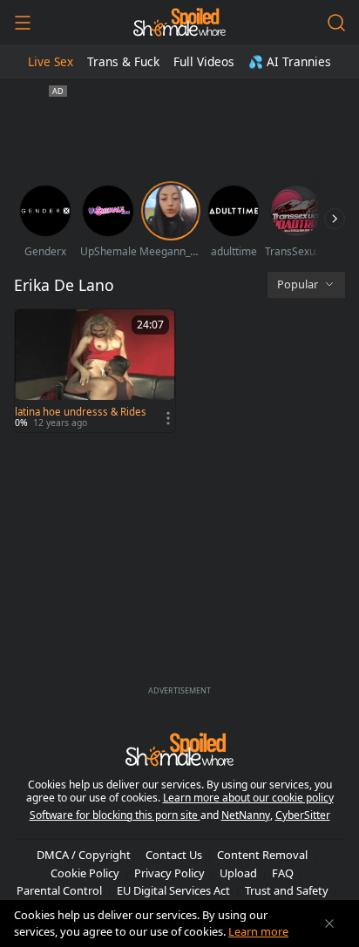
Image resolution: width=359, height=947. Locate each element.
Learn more (258, 931)
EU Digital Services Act (173, 890)
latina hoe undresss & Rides (80, 412)
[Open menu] (22, 22)
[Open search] (336, 22)
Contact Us (174, 854)
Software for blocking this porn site (115, 815)
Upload (238, 873)
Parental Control (59, 890)
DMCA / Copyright (84, 854)
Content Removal (262, 854)
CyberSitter (302, 815)
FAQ (283, 873)
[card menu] (168, 418)
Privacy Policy (169, 873)
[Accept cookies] (329, 923)
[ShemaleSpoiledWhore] (179, 22)
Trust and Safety (287, 890)
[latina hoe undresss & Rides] (95, 370)
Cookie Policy (85, 873)
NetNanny (245, 815)
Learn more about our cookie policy (248, 797)
